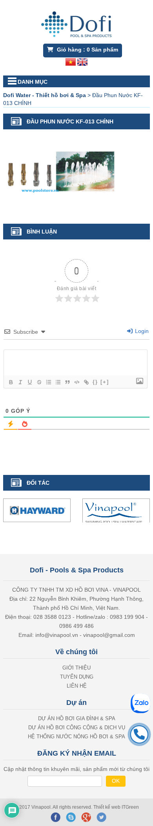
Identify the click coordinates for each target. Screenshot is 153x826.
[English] (82, 61)
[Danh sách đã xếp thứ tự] (48, 382)
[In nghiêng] (20, 382)
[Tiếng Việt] (71, 61)
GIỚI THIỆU (76, 668)
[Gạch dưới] (29, 382)
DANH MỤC (32, 82)
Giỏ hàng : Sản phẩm (86, 49)
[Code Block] (76, 382)
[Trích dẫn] (67, 382)
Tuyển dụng (76, 677)
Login (141, 331)
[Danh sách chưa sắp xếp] (57, 382)
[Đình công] (39, 382)
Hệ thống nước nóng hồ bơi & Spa (76, 737)
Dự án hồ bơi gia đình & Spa (76, 718)
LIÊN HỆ (77, 686)
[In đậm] (10, 382)
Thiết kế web (107, 807)
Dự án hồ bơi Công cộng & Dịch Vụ (76, 727)
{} (95, 382)
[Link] (86, 382)
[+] (104, 382)
